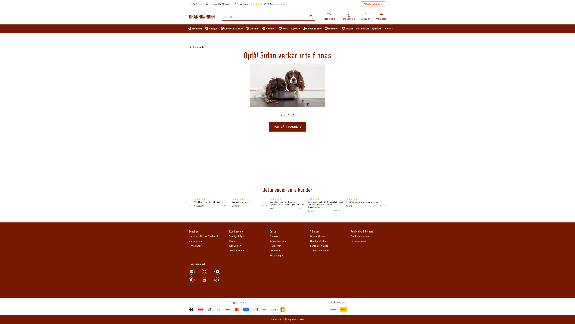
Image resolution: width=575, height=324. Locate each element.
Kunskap (388, 28)
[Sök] (311, 17)
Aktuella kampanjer (373, 4)
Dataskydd (276, 319)
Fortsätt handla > (288, 126)
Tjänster (376, 28)
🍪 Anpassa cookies (294, 319)
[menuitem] (194, 28)
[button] (267, 4)
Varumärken (362, 28)
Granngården (199, 47)
